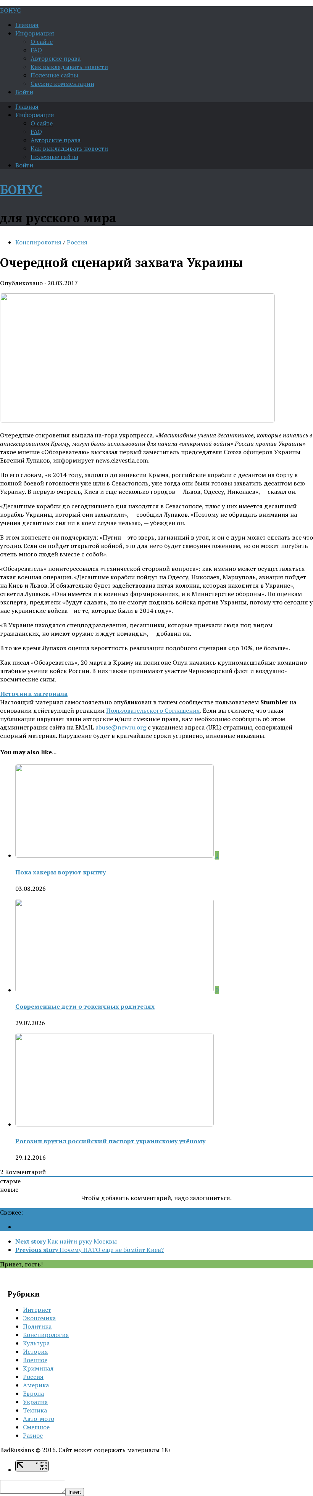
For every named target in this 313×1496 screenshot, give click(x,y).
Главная (27, 25)
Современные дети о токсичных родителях (85, 1006)
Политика (37, 1326)
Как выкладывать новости (69, 67)
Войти (24, 92)
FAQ (36, 50)
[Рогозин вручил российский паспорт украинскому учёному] (114, 1124)
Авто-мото (38, 1418)
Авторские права (56, 58)
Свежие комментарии (62, 83)
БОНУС (10, 10)
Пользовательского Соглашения (153, 710)
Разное (33, 1435)
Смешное (36, 1427)
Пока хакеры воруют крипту (60, 872)
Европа (33, 1393)
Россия (77, 242)
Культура (36, 1343)
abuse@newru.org (120, 727)
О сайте (42, 41)
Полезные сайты (54, 75)
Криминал (38, 1368)
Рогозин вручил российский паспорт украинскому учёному (110, 1141)
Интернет (37, 1309)
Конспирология (38, 242)
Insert (74, 1492)
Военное (35, 1360)
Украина (35, 1402)
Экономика (39, 1318)
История (35, 1351)
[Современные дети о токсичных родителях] (115, 990)
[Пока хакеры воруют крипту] (115, 855)
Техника (35, 1410)
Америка (36, 1385)
